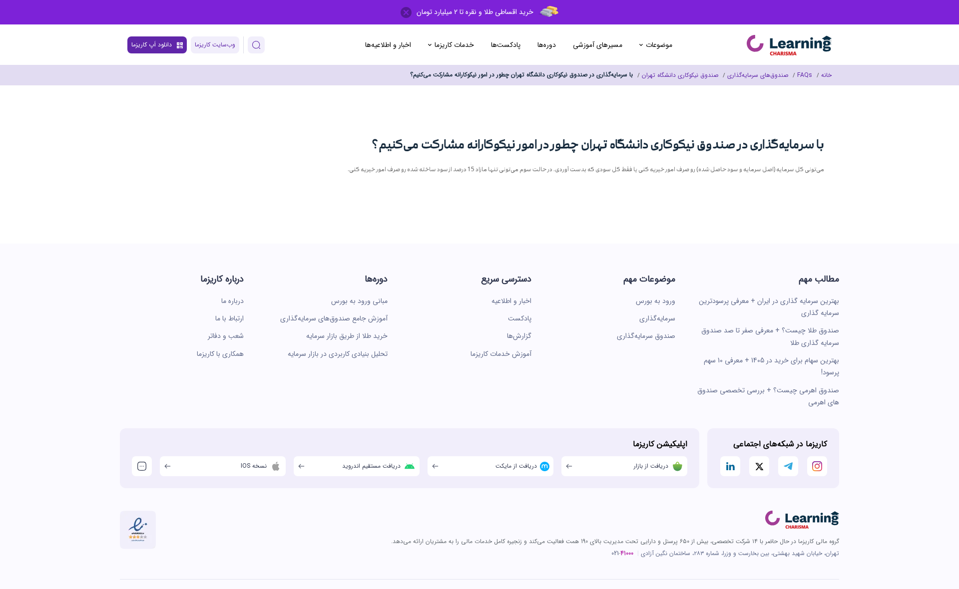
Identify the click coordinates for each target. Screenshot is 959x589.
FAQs (804, 75)
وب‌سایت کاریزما (215, 44)
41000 (626, 553)
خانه (826, 75)
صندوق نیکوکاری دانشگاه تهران (680, 75)
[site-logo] (789, 45)
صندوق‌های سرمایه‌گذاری (757, 75)
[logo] (802, 520)
